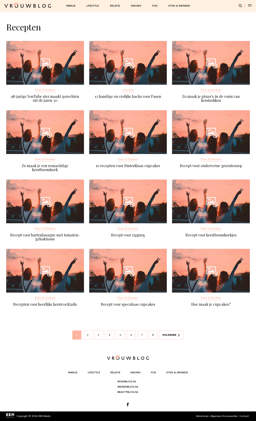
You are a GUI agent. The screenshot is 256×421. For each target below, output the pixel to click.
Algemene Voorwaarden (224, 416)
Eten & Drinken (179, 6)
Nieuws (136, 6)
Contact (244, 416)
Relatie (115, 6)
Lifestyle (93, 6)
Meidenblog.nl (128, 387)
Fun (154, 6)
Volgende (169, 335)
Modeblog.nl (127, 381)
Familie (71, 6)
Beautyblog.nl (128, 392)
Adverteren (202, 416)
